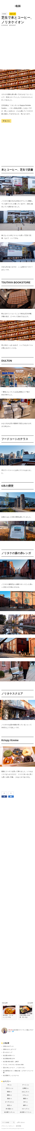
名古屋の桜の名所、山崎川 (11, 1061)
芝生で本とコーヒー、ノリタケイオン (14, 1067)
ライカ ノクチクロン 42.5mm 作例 (13, 1064)
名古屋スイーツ (25, 1112)
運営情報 (18, 1126)
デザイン (9, 1088)
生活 (9, 1105)
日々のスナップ (7, 1052)
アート (25, 1085)
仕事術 (25, 1088)
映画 (9, 1091)
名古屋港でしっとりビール (11, 1075)
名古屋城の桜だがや (9, 1058)
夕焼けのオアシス (8, 1046)
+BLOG (17, 6)
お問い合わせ (21, 1122)
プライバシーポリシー (7, 1126)
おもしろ (25, 1091)
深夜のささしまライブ (9, 1049)
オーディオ (9, 1102)
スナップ (25, 1108)
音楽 (9, 1098)
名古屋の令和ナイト (9, 1055)
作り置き (9, 1108)
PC (9, 1085)
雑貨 (25, 1098)
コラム (25, 1095)
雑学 (25, 1105)
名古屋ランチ (9, 1112)
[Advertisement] (17, 50)
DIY (25, 1102)
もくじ (7, 121)
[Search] (14, 1122)
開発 (9, 1095)
